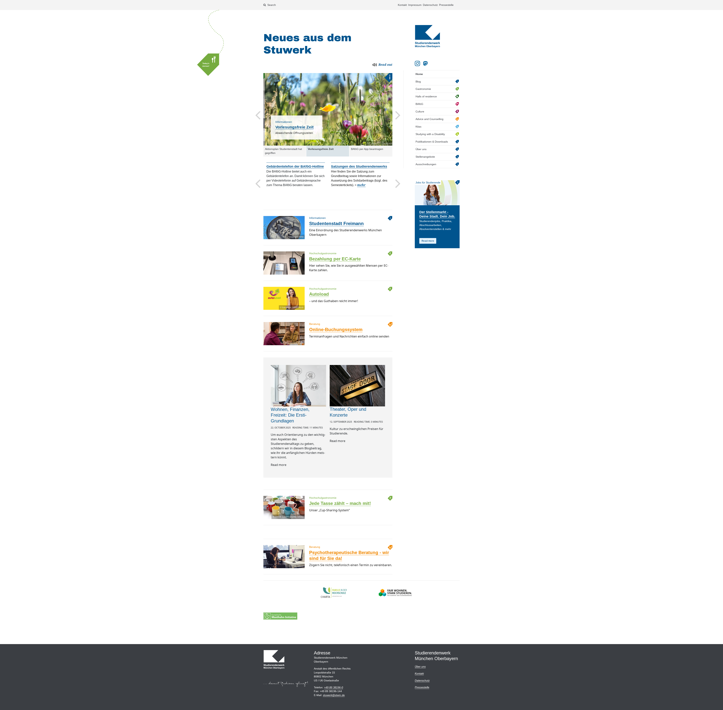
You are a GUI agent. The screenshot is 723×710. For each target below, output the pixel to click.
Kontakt (402, 4)
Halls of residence (426, 96)
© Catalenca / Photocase (378, 143)
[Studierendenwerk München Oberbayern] (427, 36)
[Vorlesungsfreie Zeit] (327, 109)
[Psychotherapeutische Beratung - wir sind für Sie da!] (283, 568)
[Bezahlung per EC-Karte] (283, 274)
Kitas (418, 126)
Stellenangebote (425, 156)
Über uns (421, 149)
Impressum (415, 4)
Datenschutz (430, 4)
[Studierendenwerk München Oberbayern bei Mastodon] (426, 63)
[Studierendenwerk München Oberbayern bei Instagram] (417, 63)
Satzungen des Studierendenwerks (294, 166)
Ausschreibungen (426, 164)
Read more (428, 241)
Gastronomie (423, 88)
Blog (418, 81)
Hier (354, 189)
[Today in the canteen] (210, 63)
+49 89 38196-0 (333, 687)
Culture (420, 111)
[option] (327, 109)
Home (419, 74)
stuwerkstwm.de (334, 695)
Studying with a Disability (430, 134)
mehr (297, 185)
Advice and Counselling (429, 119)
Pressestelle (446, 4)
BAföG (419, 103)
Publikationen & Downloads (432, 141)
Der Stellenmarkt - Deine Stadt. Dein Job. (437, 214)
